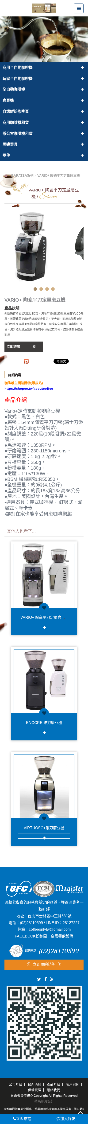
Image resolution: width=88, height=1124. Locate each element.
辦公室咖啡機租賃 (18, 134)
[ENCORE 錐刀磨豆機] (44, 680)
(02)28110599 (31, 923)
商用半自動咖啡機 (18, 68)
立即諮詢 (14, 346)
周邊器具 (10, 144)
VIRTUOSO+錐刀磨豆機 (44, 828)
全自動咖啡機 (14, 89)
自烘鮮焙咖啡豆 (16, 111)
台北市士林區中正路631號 (50, 916)
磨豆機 (8, 100)
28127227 (71, 923)
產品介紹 (53, 1084)
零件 (6, 155)
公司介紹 (15, 1084)
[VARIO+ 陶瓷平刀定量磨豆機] (44, 574)
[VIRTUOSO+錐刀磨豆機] (44, 785)
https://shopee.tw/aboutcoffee (28, 388)
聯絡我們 (53, 1090)
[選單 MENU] (79, 8)
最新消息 (34, 1084)
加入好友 (67, 1119)
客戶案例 (72, 1084)
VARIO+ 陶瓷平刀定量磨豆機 (44, 617)
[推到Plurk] (26, 361)
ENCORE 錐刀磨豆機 (44, 723)
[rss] (51, 979)
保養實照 (34, 1090)
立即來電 (23, 1119)
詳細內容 (14, 375)
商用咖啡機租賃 (16, 122)
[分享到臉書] (45, 979)
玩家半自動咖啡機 (18, 79)
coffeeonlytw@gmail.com (50, 929)
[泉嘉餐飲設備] (44, 8)
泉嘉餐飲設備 (62, 936)
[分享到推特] (39, 979)
